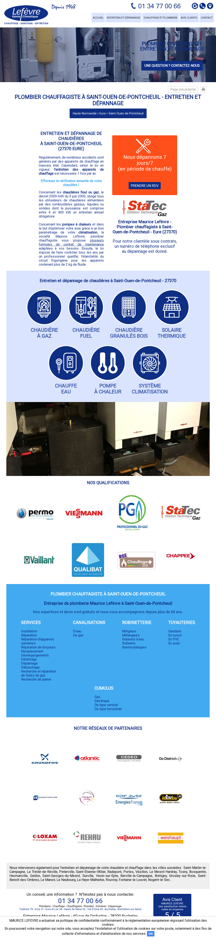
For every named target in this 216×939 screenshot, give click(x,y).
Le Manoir (47, 880)
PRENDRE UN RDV (145, 185)
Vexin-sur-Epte (107, 876)
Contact (207, 17)
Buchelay (110, 909)
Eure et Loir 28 (54, 909)
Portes (128, 872)
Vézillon (141, 872)
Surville (87, 876)
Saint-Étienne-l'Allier (90, 872)
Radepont (114, 872)
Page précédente (183, 89)
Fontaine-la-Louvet (133, 880)
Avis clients (189, 17)
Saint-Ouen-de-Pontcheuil (126, 113)
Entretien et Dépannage (123, 17)
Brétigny (161, 876)
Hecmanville (18, 876)
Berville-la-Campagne (136, 876)
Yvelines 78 (26, 909)
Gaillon (35, 876)
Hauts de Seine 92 (74, 909)
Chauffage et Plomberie (160, 17)
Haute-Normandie (85, 113)
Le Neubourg (66, 880)
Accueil (98, 17)
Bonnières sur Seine (129, 909)
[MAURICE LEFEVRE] (26, 14)
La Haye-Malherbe (90, 880)
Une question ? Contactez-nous (172, 66)
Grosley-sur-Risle (182, 876)
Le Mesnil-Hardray (163, 872)
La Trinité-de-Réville (42, 872)
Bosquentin (197, 872)
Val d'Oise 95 (95, 909)
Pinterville (66, 872)
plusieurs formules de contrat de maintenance (71, 242)
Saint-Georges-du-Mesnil (61, 876)
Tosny (183, 872)
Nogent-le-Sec (159, 880)
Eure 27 (39, 909)
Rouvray (111, 880)
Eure (103, 113)
